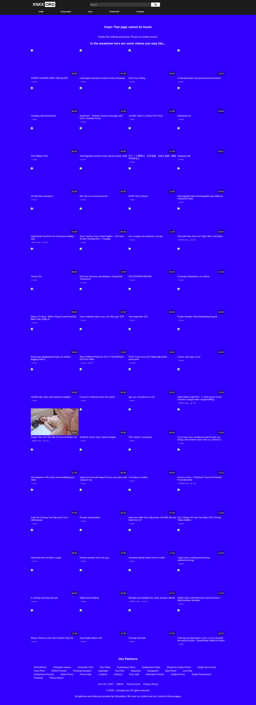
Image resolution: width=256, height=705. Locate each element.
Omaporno (152, 671)
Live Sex (187, 671)
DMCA (120, 684)
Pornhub (38, 678)
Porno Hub (85, 674)
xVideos (118, 674)
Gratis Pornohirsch (201, 674)
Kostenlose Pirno (126, 667)
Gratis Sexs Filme (206, 667)
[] (155, 5)
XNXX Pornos (59, 671)
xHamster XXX (85, 667)
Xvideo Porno (178, 674)
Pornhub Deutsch (82, 671)
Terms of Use (133, 684)
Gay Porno (170, 671)
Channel (140, 12)
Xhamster (103, 671)
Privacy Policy (150, 684)
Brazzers (136, 671)
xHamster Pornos (155, 674)
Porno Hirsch (56, 678)
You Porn (120, 671)
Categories (65, 12)
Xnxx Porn (39, 671)
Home (41, 12)
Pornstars (114, 12)
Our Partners (128, 659)
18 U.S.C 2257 (105, 684)
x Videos (102, 674)
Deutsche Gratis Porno (179, 667)
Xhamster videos (62, 667)
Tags (90, 12)
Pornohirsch (40, 667)
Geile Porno (67, 674)
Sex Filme (105, 667)
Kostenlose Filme (151, 667)
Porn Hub (134, 674)
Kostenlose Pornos (44, 674)
